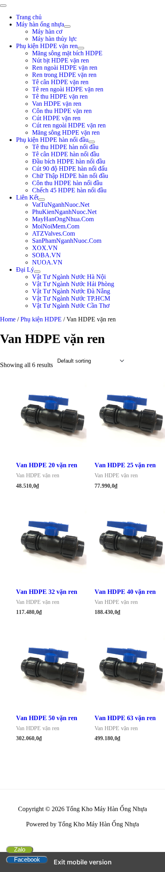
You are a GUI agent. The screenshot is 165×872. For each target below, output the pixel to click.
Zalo (19, 849)
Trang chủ (29, 17)
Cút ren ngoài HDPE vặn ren (69, 125)
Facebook (27, 859)
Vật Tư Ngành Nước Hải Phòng (73, 284)
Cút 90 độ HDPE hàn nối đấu (69, 168)
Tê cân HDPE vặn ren (60, 82)
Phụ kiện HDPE (41, 319)
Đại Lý (25, 269)
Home (8, 319)
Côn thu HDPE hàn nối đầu (67, 183)
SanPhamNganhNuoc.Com (66, 240)
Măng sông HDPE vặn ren (66, 132)
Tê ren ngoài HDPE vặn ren (67, 89)
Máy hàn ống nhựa (40, 24)
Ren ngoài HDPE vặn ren (64, 67)
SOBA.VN (46, 255)
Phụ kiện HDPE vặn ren (47, 45)
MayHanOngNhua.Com (63, 219)
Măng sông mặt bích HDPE (67, 53)
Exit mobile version (83, 862)
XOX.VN (45, 247)
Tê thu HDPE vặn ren (60, 96)
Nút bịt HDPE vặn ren (60, 60)
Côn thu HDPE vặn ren (62, 110)
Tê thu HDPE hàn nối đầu (65, 146)
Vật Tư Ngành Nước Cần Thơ (70, 305)
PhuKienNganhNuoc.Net (64, 211)
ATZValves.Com (53, 233)
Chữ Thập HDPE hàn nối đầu (70, 175)
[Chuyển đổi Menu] (67, 26)
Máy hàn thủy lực (54, 38)
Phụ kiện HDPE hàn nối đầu (52, 139)
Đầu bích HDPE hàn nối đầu (68, 161)
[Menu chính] (3, 5)
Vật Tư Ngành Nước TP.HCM (71, 298)
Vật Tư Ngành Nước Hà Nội (69, 276)
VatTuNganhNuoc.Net (60, 204)
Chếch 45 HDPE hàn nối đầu (69, 190)
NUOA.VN (47, 262)
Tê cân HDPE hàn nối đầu (65, 154)
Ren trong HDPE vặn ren (64, 74)
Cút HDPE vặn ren (56, 118)
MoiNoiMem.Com (55, 226)
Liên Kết (27, 197)
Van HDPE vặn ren (56, 103)
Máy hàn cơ (47, 31)
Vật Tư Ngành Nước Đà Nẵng (71, 291)
